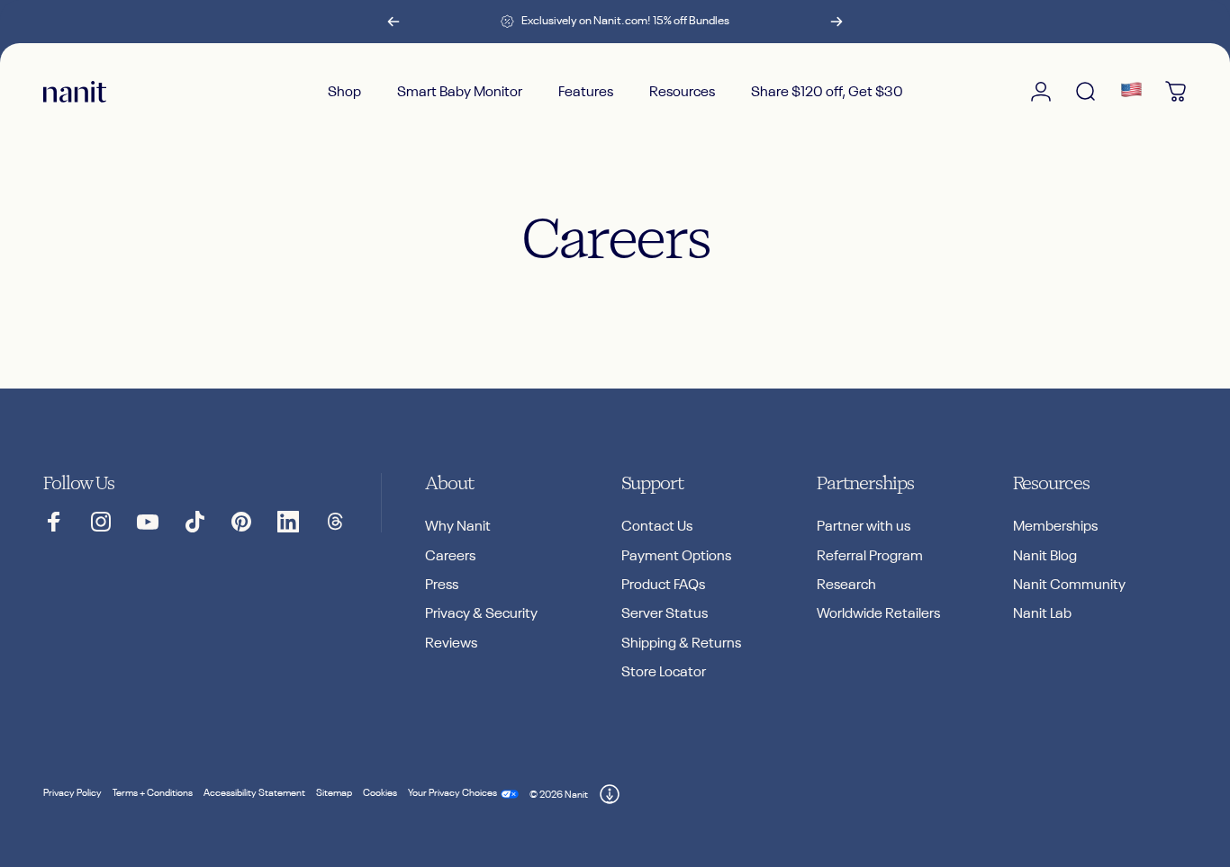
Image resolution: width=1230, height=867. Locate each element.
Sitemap (334, 793)
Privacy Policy (72, 793)
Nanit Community (1069, 585)
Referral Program (870, 556)
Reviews (451, 643)
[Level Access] (609, 794)
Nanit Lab (1042, 613)
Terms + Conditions (153, 793)
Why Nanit (458, 526)
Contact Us (656, 526)
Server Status (664, 613)
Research (846, 585)
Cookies (380, 793)
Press (441, 585)
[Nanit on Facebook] (54, 521)
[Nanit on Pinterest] (241, 521)
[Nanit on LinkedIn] (288, 521)
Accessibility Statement (254, 793)
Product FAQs (663, 585)
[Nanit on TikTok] (194, 521)
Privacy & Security (481, 613)
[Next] (836, 21)
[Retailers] (1131, 92)
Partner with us (863, 526)
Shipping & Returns (681, 643)
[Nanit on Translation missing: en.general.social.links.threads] (335, 521)
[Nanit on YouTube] (147, 521)
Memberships (1055, 526)
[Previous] (393, 21)
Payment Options (676, 556)
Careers (450, 556)
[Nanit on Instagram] (101, 521)
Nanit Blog (1045, 556)
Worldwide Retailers (878, 613)
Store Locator (663, 672)
